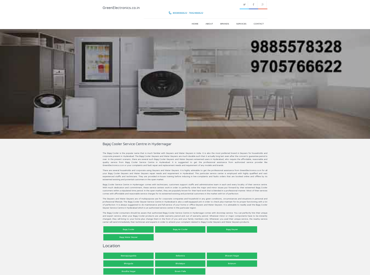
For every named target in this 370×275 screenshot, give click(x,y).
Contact (259, 24)
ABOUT (209, 24)
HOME (195, 24)
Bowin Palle (180, 271)
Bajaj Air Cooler (180, 229)
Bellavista (180, 255)
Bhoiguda (128, 263)
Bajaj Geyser (232, 229)
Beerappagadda (128, 255)
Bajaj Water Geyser (128, 237)
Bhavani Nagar (232, 255)
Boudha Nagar (129, 271)
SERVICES (241, 24)
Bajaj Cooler (128, 229)
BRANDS (224, 24)
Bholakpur (180, 263)
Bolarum (232, 263)
